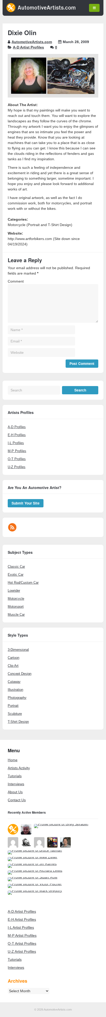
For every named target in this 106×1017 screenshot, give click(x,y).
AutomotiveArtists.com (32, 42)
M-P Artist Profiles (22, 935)
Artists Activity (19, 768)
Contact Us (17, 800)
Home (12, 760)
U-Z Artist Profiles (22, 951)
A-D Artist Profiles (28, 47)
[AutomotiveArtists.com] (40, 11)
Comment (16, 281)
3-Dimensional (18, 650)
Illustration (15, 690)
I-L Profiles (16, 443)
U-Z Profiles (16, 467)
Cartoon (13, 658)
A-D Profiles (17, 427)
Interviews (16, 784)
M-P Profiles (17, 451)
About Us (15, 792)
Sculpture (15, 714)
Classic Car (16, 566)
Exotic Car (15, 574)
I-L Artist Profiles (21, 927)
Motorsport (16, 606)
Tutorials (15, 776)
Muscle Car (16, 614)
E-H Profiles (17, 435)
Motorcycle (16, 598)
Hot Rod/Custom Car (23, 582)
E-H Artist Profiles (22, 919)
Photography (17, 698)
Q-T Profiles (17, 459)
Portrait (13, 706)
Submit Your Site (26, 503)
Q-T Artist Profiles (22, 943)
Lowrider (14, 590)
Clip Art (13, 666)
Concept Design (19, 674)
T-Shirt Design (18, 722)
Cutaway (14, 682)
